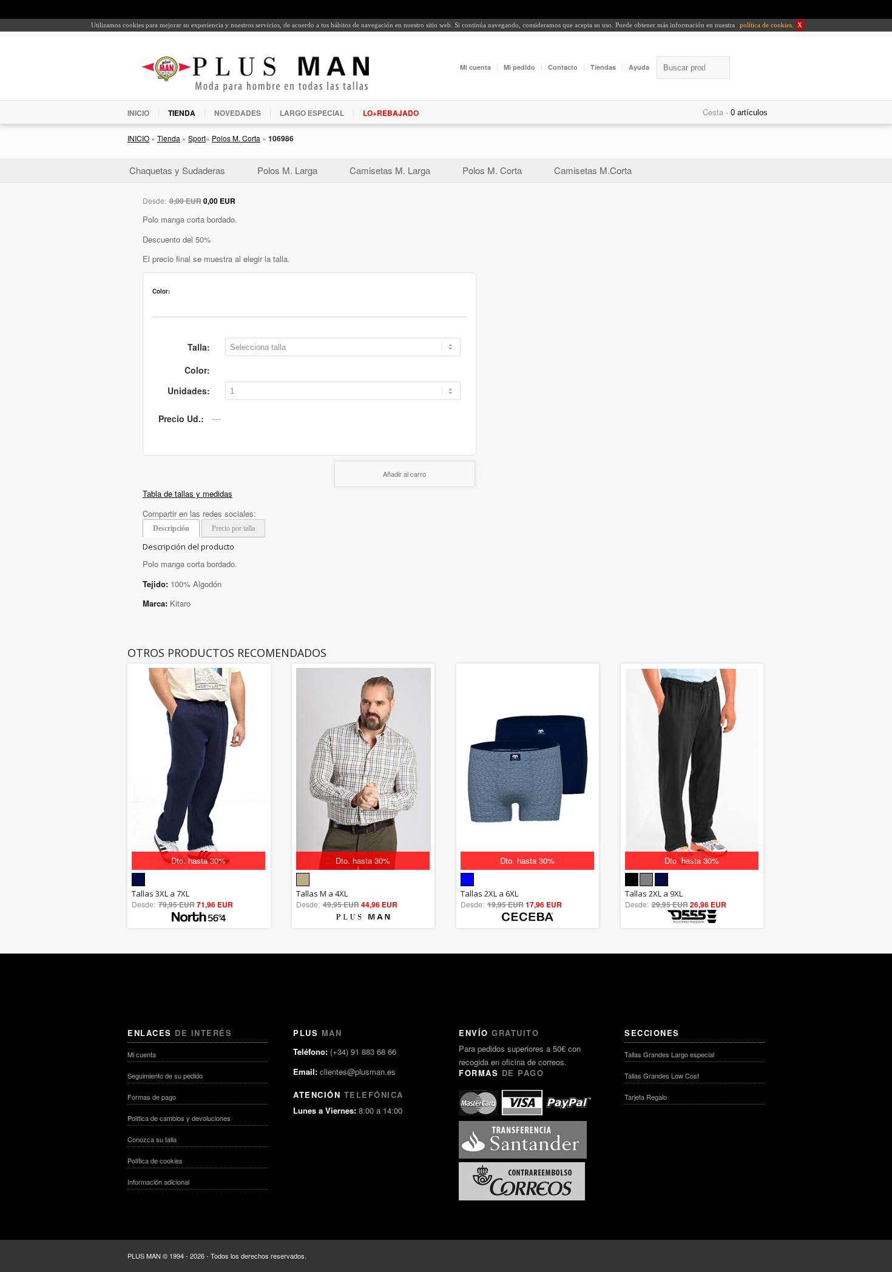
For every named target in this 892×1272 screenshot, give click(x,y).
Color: (197, 370)
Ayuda (639, 67)
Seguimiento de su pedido (165, 1075)
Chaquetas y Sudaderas (177, 170)
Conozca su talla (152, 1139)
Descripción (171, 528)
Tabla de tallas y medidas (187, 493)
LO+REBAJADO (391, 112)
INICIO (138, 112)
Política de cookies (155, 1160)
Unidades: (188, 391)
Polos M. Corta (236, 138)
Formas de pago (151, 1097)
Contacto (563, 67)
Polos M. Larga (287, 170)
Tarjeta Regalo (645, 1097)
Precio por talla (233, 528)
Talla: (199, 347)
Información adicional (158, 1181)
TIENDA (181, 112)
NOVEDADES (237, 112)
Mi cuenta (475, 67)
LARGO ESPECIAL (312, 112)
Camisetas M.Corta (593, 170)
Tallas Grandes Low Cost (661, 1075)
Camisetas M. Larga (390, 170)
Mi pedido (519, 67)
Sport (197, 138)
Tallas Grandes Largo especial (669, 1054)
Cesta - (715, 112)
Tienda (168, 138)
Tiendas (603, 67)
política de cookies (765, 25)
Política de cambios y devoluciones (179, 1118)
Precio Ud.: (181, 418)
